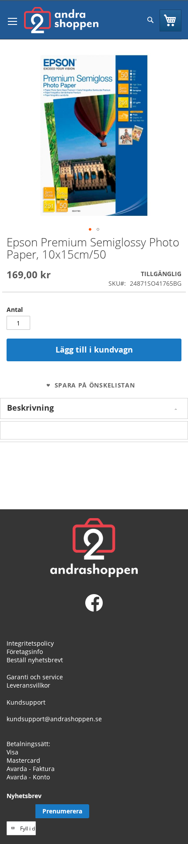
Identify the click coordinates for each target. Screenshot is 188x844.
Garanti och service (35, 677)
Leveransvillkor (28, 685)
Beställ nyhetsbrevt (35, 660)
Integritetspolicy (30, 643)
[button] (90, 229)
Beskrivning (30, 407)
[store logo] (61, 20)
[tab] (94, 408)
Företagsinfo (25, 651)
